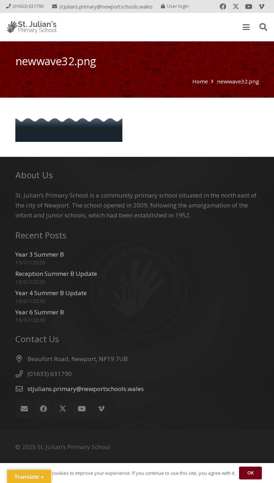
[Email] (24, 409)
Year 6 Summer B (39, 312)
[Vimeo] (261, 6)
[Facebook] (223, 6)
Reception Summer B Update (56, 273)
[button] (246, 27)
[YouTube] (248, 6)
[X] (235, 6)
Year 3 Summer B (39, 254)
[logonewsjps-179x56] (31, 27)
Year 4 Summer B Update (51, 293)
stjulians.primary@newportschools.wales (85, 389)
